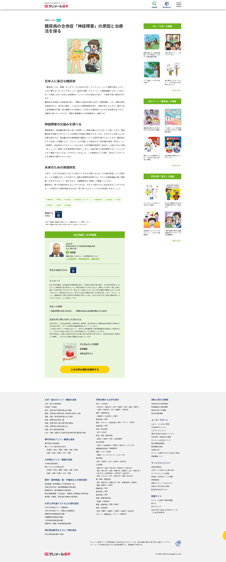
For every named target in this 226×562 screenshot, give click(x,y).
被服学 (110, 511)
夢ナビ (153, 503)
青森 (51, 410)
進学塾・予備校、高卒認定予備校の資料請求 (61, 496)
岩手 (55, 410)
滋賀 (51, 423)
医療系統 (99, 488)
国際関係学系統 (101, 448)
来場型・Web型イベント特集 (162, 476)
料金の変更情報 (157, 413)
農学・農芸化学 (102, 482)
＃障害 (58, 205)
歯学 (106, 491)
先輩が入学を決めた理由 (160, 486)
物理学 (104, 461)
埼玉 (62, 413)
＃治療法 (108, 199)
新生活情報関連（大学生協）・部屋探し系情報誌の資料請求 (66, 493)
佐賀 (67, 432)
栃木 (55, 413)
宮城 (59, 410)
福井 (71, 416)
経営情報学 (118, 439)
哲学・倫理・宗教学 (131, 407)
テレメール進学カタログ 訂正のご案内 (165, 453)
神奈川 (74, 413)
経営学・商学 (108, 439)
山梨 (79, 413)
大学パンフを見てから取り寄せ (162, 470)
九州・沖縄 (49, 432)
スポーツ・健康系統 (103, 514)
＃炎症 (117, 199)
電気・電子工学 (102, 471)
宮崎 (64, 432)
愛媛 (59, 429)
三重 (62, 420)
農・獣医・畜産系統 (103, 479)
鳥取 (51, 426)
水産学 (110, 485)
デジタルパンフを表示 (89, 344)
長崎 (71, 432)
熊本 (75, 432)
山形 (66, 410)
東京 (70, 413)
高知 (62, 429)
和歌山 (70, 423)
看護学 (99, 501)
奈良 (66, 423)
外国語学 (100, 416)
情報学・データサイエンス (106, 455)
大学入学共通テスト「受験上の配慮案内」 (60, 510)
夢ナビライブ (156, 506)
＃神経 (58, 199)
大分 (60, 432)
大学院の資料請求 (51, 463)
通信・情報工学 (114, 471)
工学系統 (99, 464)
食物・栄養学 (101, 511)
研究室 (73, 252)
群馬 (59, 413)
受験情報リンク (157, 456)
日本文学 (100, 407)
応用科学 (118, 473)
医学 (58, 20)
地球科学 (123, 461)
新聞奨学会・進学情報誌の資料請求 (58, 490)
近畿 (46, 423)
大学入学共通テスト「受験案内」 (57, 507)
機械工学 (100, 468)
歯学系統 (99, 491)
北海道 (47, 407)
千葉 (66, 413)
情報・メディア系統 (103, 451)
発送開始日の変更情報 (159, 407)
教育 (106, 419)
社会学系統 (100, 442)
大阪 (59, 423)
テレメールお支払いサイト (161, 440)
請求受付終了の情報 (158, 410)
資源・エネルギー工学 (104, 476)
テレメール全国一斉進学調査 (162, 500)
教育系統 (99, 419)
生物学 (115, 461)
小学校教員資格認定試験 (54, 520)
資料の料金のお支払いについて (162, 433)
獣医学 (134, 482)
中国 (46, 426)
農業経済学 (126, 482)
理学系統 (99, 458)
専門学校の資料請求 (52, 443)
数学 (98, 461)
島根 (59, 426)
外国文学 (108, 407)
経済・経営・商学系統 (104, 435)
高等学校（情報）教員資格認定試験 (58, 523)
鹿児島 (79, 432)
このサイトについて (158, 430)
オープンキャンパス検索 (160, 473)
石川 (67, 416)
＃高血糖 (67, 205)
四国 (46, 429)
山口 (66, 426)
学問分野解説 (156, 467)
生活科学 (131, 511)
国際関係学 (113, 448)
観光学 (122, 445)
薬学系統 (99, 495)
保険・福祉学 (114, 504)
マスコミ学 (130, 445)
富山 (64, 416)
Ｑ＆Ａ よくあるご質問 (160, 424)
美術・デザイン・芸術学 (126, 422)
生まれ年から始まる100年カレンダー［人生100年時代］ (165, 511)
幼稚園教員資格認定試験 (54, 517)
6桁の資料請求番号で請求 (54, 534)
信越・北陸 (49, 416)
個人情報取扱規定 (157, 443)
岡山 (55, 426)
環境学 (115, 445)
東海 (46, 420)
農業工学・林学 (114, 482)
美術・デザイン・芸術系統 (106, 422)
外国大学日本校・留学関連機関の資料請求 (60, 487)
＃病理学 (49, 205)
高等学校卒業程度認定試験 (55, 514)
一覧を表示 (175, 90)
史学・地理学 (117, 407)
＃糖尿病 (49, 199)
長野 (60, 416)
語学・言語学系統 (102, 413)
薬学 (106, 494)
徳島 (55, 429)
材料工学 (100, 473)
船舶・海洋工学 (127, 476)
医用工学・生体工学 (124, 468)
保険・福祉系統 (101, 504)
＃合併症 (67, 199)
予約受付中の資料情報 (159, 404)
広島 (62, 426)
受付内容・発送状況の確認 (161, 437)
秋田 (62, 410)
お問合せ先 (155, 450)
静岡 (51, 420)
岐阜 (55, 420)
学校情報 (83, 348)
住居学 (123, 511)
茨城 (51, 413)
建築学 (124, 471)
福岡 (56, 432)
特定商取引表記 (157, 446)
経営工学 (117, 476)
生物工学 (126, 473)
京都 (55, 423)
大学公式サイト (86, 353)
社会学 (99, 445)
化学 (109, 461)
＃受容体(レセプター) (82, 199)
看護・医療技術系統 (103, 498)
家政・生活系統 (101, 508)
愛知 (59, 420)
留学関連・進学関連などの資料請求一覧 (59, 484)
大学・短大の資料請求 (53, 404)
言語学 (115, 416)
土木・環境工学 (134, 471)
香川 (51, 429)
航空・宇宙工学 (110, 468)
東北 (46, 410)
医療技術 (106, 501)
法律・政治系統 (101, 429)
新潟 (56, 416)
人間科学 (125, 410)
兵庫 (62, 423)
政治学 (104, 432)
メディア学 (121, 455)
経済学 (99, 439)
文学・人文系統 (101, 404)
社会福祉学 (107, 445)
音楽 (106, 425)
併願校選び (155, 480)
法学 (98, 432)
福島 (70, 410)
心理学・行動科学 (103, 410)
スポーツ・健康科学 (120, 514)
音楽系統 (99, 426)
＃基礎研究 (97, 199)
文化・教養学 (115, 410)
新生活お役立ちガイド (159, 489)
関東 (46, 413)
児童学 (117, 511)
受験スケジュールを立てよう (162, 483)
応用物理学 (109, 473)
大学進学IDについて (158, 427)
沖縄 (83, 432)
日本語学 (108, 416)
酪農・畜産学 (101, 485)
